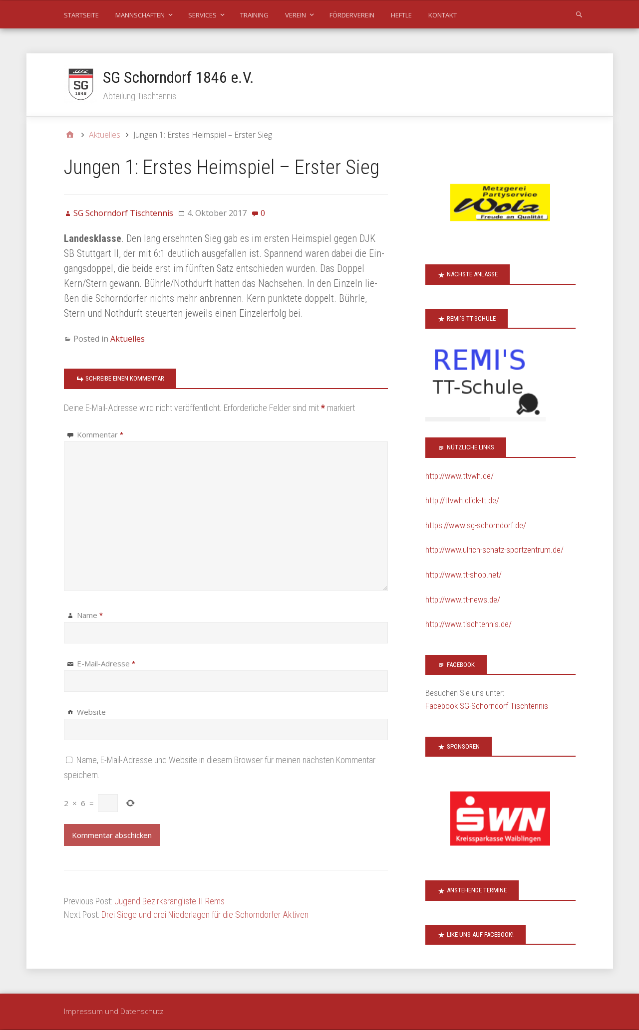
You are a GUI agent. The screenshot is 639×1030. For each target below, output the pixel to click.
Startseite (81, 14)
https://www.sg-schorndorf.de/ (475, 525)
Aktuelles (127, 338)
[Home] (70, 135)
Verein (295, 14)
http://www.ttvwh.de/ (459, 476)
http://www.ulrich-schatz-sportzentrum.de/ (494, 550)
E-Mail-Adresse (106, 663)
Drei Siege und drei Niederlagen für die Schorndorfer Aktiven (205, 914)
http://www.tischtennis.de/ (468, 624)
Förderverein (351, 14)
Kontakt (442, 14)
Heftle (401, 14)
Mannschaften (140, 14)
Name (90, 615)
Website (91, 712)
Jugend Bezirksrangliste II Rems (169, 901)
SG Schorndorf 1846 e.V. (178, 77)
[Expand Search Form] (579, 13)
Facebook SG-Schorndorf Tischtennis (486, 706)
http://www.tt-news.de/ (462, 600)
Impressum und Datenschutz (113, 1011)
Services (202, 14)
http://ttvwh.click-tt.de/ (462, 500)
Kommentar (100, 434)
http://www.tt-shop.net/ (463, 575)
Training (254, 14)
